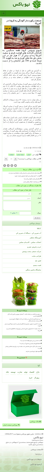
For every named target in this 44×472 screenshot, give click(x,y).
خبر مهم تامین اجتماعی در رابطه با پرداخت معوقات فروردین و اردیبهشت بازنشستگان (25, 320)
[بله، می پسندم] (15, 159)
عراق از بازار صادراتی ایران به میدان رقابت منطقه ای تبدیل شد (24, 173)
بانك (7, 372)
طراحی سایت (36, 256)
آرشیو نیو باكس (36, 464)
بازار (37, 372)
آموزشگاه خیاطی (35, 238)
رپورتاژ (36, 378)
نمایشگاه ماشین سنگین (33, 270)
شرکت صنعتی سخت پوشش (31, 251)
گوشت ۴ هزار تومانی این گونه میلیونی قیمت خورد (27, 176)
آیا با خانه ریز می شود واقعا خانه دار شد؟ (30, 340)
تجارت (19, 372)
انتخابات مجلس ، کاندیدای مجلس (30, 242)
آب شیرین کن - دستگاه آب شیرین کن (28, 233)
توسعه (13, 372)
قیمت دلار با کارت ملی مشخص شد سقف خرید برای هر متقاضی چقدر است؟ (23, 347)
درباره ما (38, 454)
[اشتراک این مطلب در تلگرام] (8, 165)
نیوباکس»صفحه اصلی (10, 425)
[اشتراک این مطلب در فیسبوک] (4, 165)
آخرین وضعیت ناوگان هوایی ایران (31, 181)
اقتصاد (31, 372)
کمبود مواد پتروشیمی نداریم (33, 351)
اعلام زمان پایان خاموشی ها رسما (32, 179)
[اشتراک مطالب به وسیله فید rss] (11, 165)
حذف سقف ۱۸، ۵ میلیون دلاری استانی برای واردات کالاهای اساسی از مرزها (23, 329)
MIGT (39, 228)
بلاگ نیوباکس (34, 421)
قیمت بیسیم (37, 265)
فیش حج (38, 261)
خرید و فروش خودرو (34, 247)
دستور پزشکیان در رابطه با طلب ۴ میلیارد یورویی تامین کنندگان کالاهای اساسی (24, 315)
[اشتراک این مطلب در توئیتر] (15, 165)
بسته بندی (20, 154)
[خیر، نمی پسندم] (6, 159)
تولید (25, 372)
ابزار (28, 154)
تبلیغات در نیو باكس (34, 459)
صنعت (11, 154)
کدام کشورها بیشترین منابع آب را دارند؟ (30, 343)
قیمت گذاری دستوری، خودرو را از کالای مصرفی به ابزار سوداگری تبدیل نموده (23, 325)
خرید (30, 378)
